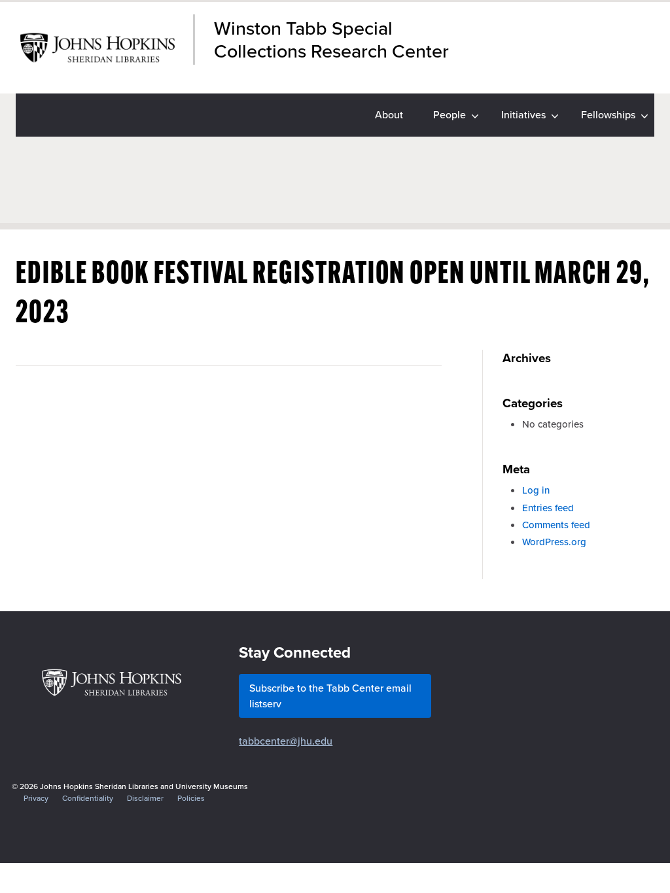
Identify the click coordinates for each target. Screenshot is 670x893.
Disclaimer (145, 798)
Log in (536, 490)
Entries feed (548, 508)
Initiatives (523, 114)
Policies (191, 798)
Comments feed (556, 525)
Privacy (36, 798)
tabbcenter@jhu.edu (285, 741)
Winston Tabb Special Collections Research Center (331, 39)
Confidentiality (87, 798)
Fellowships (608, 114)
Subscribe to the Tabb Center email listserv (330, 696)
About (389, 114)
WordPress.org (554, 542)
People (449, 114)
